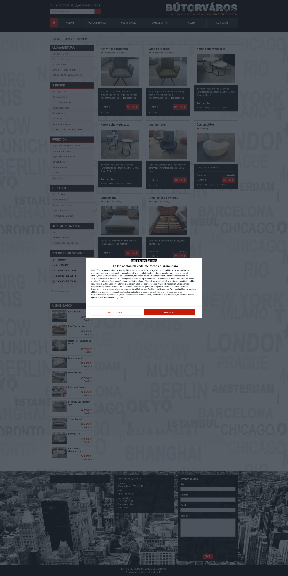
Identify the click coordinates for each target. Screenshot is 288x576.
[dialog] (144, 288)
